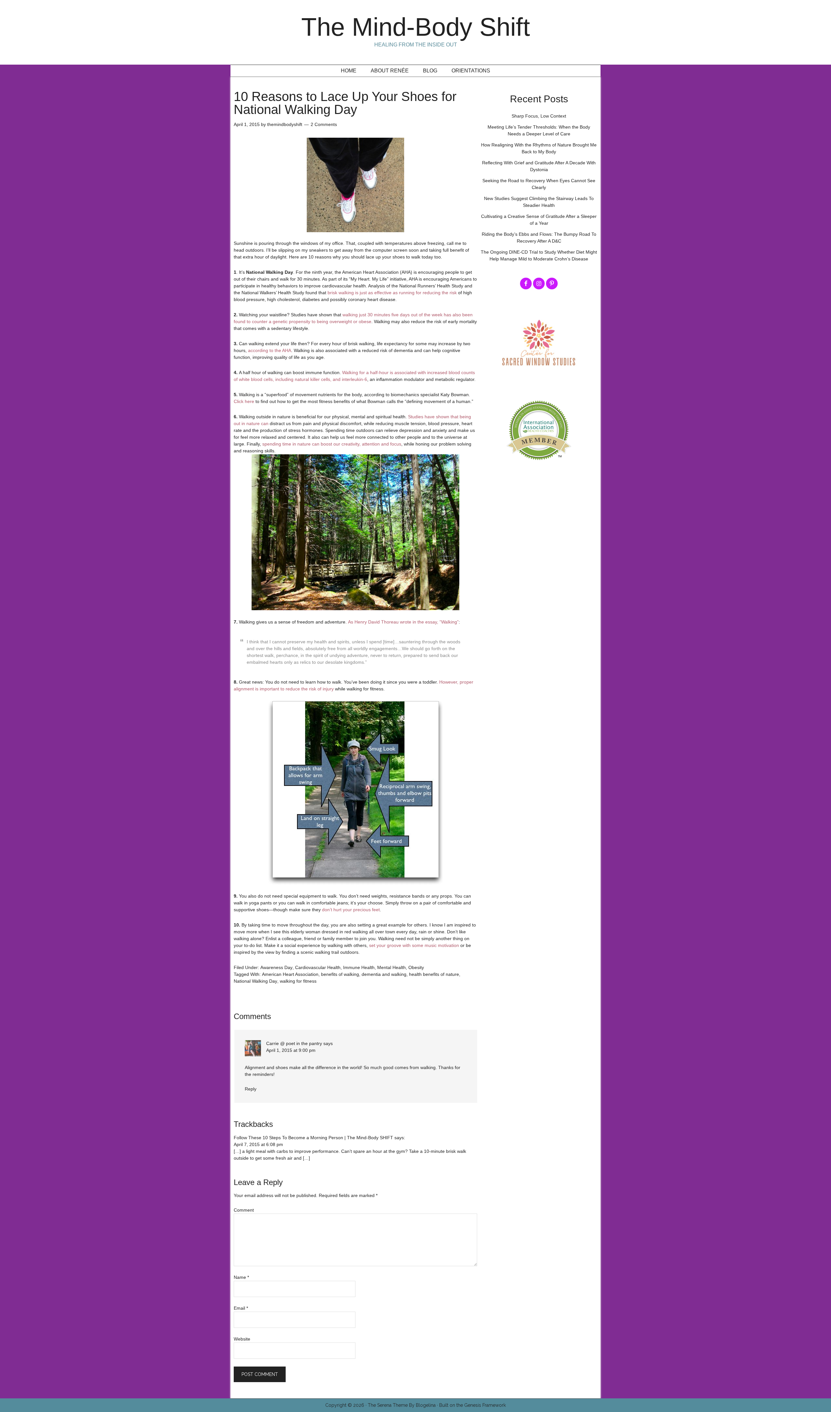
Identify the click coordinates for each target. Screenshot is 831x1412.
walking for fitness (298, 981)
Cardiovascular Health (318, 967)
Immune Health (359, 967)
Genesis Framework (485, 1405)
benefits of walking (340, 974)
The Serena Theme (388, 1405)
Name (241, 1277)
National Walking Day (255, 981)
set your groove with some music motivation (414, 945)
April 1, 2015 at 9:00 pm (291, 1050)
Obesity (416, 967)
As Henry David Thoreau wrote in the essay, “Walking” (403, 621)
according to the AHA (269, 350)
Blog (430, 70)
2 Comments (324, 124)
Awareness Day (276, 967)
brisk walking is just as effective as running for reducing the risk (392, 292)
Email (241, 1308)
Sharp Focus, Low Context (539, 116)
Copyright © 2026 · (346, 1405)
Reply (250, 1088)
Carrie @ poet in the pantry (294, 1043)
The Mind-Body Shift (415, 27)
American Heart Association (290, 974)
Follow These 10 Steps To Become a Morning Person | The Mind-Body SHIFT (313, 1137)
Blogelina (426, 1405)
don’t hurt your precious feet (351, 909)
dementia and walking (384, 974)
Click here (244, 401)
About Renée (390, 70)
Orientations (471, 70)
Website (242, 1339)
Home (348, 70)
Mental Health (391, 967)
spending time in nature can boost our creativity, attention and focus (331, 444)
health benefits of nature (434, 974)
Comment (244, 1210)
